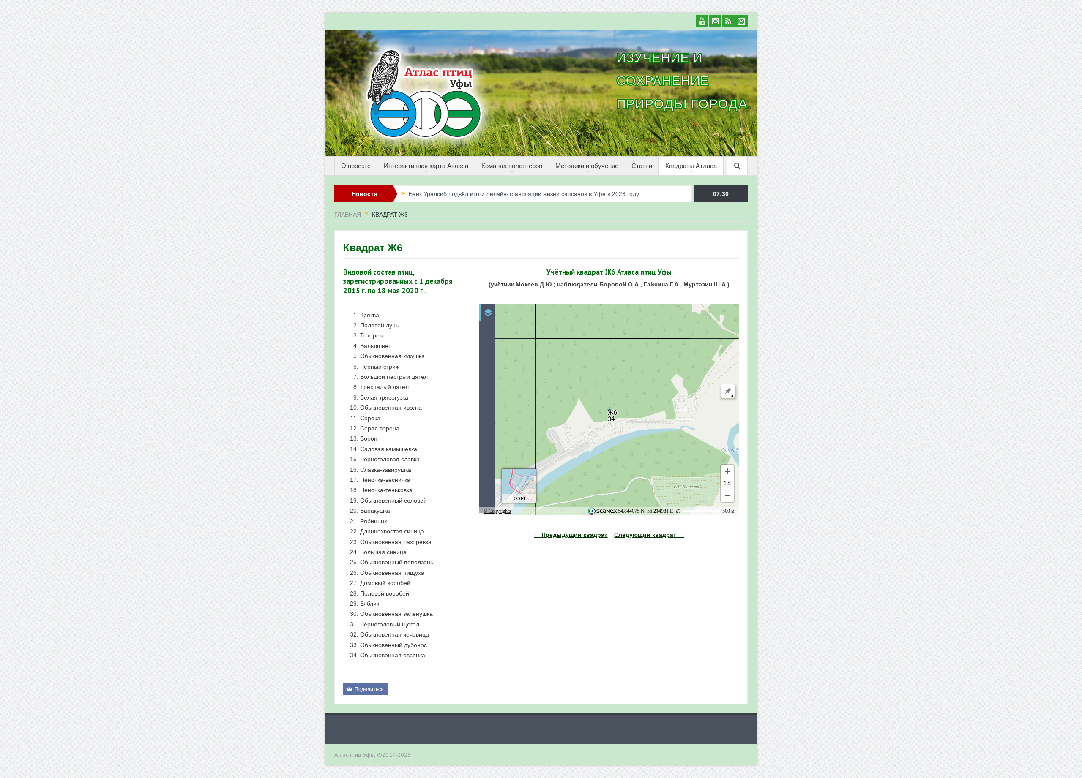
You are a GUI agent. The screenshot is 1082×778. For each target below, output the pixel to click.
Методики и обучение (586, 165)
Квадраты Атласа (691, 165)
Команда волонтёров (511, 165)
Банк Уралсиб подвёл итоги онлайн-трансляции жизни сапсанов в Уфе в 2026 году (524, 193)
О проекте (356, 165)
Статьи (641, 165)
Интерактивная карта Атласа (426, 165)
